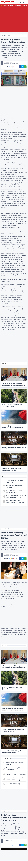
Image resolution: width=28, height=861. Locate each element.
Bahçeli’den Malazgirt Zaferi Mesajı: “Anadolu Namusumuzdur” (14, 6)
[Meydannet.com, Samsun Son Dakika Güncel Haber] (8, 2)
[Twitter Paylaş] (22, 66)
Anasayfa (4, 35)
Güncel (9, 35)
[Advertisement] (14, 20)
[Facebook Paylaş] (20, 66)
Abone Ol (5, 66)
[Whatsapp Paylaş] (25, 66)
